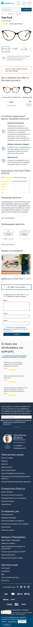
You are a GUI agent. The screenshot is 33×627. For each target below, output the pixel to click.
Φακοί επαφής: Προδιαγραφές (10, 540)
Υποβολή (16, 334)
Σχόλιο (5, 300)
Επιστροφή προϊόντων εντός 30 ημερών (13, 498)
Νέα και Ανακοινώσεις (8, 555)
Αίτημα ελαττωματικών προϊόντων (12, 495)
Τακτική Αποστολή (7, 514)
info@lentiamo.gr (19, 448)
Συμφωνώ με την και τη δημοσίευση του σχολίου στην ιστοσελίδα (15, 329)
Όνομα (5, 313)
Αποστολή (4, 464)
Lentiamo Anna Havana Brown (11, 97)
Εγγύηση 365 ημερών (7, 501)
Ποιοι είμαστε (5, 568)
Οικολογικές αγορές (7, 530)
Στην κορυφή (25, 610)
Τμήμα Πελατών (6, 504)
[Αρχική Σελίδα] (2, 13)
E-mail (5, 320)
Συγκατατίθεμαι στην (17, 422)
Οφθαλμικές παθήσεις (8, 543)
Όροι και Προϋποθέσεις (8, 470)
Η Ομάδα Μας (5, 571)
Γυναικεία (11, 14)
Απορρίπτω (7, 624)
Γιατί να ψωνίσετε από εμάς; (10, 577)
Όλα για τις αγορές (7, 458)
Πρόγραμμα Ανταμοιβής (8, 518)
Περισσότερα (12, 621)
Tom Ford (18, 14)
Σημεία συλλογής (6, 467)
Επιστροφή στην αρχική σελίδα (12, 610)
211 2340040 (17, 445)
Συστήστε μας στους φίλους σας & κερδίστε (15, 524)
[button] (6, 49)
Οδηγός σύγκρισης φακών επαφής (12, 558)
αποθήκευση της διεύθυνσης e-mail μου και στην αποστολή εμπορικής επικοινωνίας (17, 422)
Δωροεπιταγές (6, 527)
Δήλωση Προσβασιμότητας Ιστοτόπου (13, 473)
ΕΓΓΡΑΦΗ (16, 427)
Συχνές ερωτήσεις (7, 492)
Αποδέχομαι (22, 621)
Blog (2, 574)
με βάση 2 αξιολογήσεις (16, 23)
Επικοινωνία (5, 580)
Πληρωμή (4, 461)
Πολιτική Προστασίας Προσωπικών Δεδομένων (16, 482)
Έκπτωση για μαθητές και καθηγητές (12, 521)
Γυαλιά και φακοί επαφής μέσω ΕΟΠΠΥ (13, 552)
